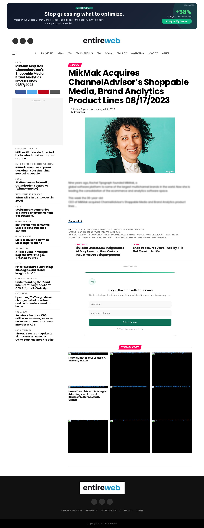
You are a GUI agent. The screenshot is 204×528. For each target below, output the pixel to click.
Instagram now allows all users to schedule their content (32, 227)
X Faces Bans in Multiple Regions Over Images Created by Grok (31, 255)
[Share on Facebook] (20, 92)
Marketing (76, 238)
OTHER (165, 53)
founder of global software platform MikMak (95, 232)
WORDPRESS (137, 53)
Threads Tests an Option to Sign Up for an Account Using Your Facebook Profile (34, 336)
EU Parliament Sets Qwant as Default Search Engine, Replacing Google (33, 170)
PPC (70, 53)
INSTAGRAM (20, 221)
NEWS (60, 53)
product (109, 238)
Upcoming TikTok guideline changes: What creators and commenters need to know (34, 302)
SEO (99, 53)
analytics (106, 230)
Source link (75, 221)
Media (87, 238)
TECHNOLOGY (33, 149)
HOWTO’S (153, 53)
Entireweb (79, 111)
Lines (175, 235)
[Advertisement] (37, 123)
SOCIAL (109, 53)
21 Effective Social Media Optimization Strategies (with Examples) (32, 185)
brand (118, 230)
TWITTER (18, 248)
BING (31, 164)
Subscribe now (130, 322)
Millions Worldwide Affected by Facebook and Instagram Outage (34, 155)
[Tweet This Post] (32, 92)
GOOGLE (37, 164)
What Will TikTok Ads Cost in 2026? (34, 199)
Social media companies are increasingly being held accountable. (34, 212)
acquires (94, 230)
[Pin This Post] (43, 92)
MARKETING (47, 53)
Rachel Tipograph (126, 238)
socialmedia (159, 238)
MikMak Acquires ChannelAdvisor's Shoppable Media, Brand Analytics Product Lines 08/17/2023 (29, 75)
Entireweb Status (110, 510)
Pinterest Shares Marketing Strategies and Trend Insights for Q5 (34, 270)
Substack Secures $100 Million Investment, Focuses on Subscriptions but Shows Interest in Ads (34, 320)
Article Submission (71, 510)
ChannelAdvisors (134, 230)
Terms (139, 510)
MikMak (97, 238)
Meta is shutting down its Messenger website (32, 241)
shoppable (144, 238)
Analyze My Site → (176, 21)
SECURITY (122, 53)
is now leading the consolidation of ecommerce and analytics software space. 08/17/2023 (120, 235)
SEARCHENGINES (84, 53)
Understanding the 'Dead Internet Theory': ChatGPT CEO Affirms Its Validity (33, 285)
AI (36, 53)
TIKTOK (18, 194)
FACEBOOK (19, 236)
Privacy (128, 510)
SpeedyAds (91, 510)
